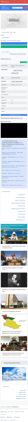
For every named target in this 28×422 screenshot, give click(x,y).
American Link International (13, 161)
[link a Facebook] (9, 417)
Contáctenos (3, 414)
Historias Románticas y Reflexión (18, 203)
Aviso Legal (10, 411)
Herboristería (14, 148)
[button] (14, 43)
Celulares (25, 7)
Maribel (7, 170)
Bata (11, 185)
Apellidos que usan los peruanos (18, 208)
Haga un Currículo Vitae (20, 200)
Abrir (12, 103)
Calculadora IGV (21, 194)
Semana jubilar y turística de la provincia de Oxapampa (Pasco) (14, 246)
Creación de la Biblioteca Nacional (11, 311)
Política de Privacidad (19, 411)
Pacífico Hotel (11, 157)
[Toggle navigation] (25, 2)
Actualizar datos (24, 62)
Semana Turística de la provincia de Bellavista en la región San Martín (11, 332)
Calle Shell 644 (5, 37)
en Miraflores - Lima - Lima (8, 32)
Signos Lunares (22, 394)
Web (12, 100)
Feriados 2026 (23, 390)
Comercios (4, 6)
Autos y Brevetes (21, 205)
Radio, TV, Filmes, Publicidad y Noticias (12, 40)
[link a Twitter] (3, 417)
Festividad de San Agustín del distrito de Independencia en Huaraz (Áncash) (13, 354)
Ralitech (9, 173)
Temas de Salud (21, 214)
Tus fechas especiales (21, 396)
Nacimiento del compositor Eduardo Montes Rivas (14, 290)
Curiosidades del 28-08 (21, 398)
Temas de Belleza (21, 217)
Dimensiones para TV (20, 219)
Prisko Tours (17, 180)
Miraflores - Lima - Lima (16, 84)
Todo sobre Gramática (20, 197)
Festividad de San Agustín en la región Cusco (12, 268)
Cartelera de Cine (21, 211)
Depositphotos (15, 406)
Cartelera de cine (22, 392)
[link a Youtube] (17, 417)
